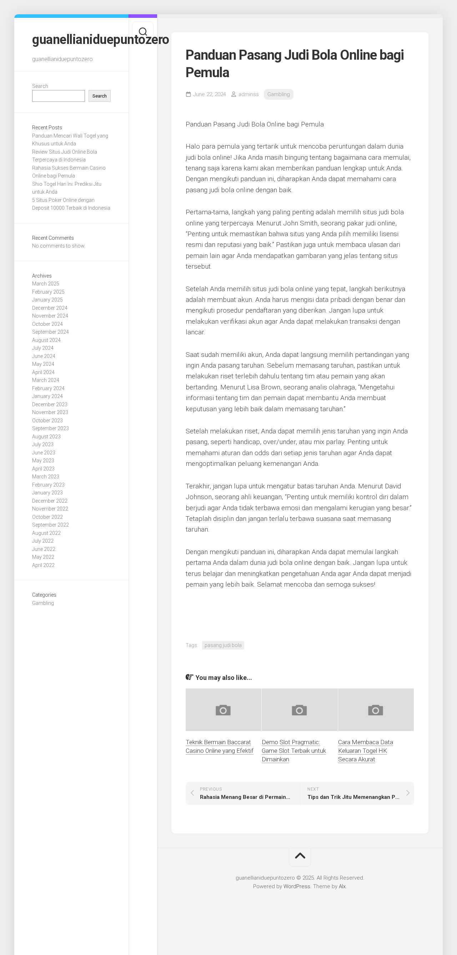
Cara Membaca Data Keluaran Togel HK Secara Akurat (365, 750)
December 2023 (49, 404)
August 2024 (46, 340)
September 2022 (50, 525)
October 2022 (47, 517)
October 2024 (47, 324)
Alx (342, 886)
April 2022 (43, 565)
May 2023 (43, 460)
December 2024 (49, 308)
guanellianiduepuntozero (71, 39)
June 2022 (43, 549)
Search (40, 86)
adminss (248, 94)
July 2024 (43, 348)
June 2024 (43, 356)
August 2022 (46, 533)
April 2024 (43, 372)
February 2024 (48, 388)
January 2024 (47, 396)
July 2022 (43, 541)
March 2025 (45, 284)
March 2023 (45, 476)
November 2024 (50, 316)
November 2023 (50, 412)
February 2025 (48, 292)
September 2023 (50, 428)
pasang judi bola (223, 645)
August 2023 (46, 436)
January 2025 (47, 300)
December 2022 (49, 501)
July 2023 (43, 444)
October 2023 (47, 420)
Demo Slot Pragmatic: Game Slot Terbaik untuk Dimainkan (294, 750)
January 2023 (47, 493)
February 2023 (48, 485)
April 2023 (43, 469)
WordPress (296, 886)
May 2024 (43, 364)
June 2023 (43, 453)
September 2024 (50, 332)
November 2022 (50, 509)
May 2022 (43, 557)
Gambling (43, 603)
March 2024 (45, 380)
